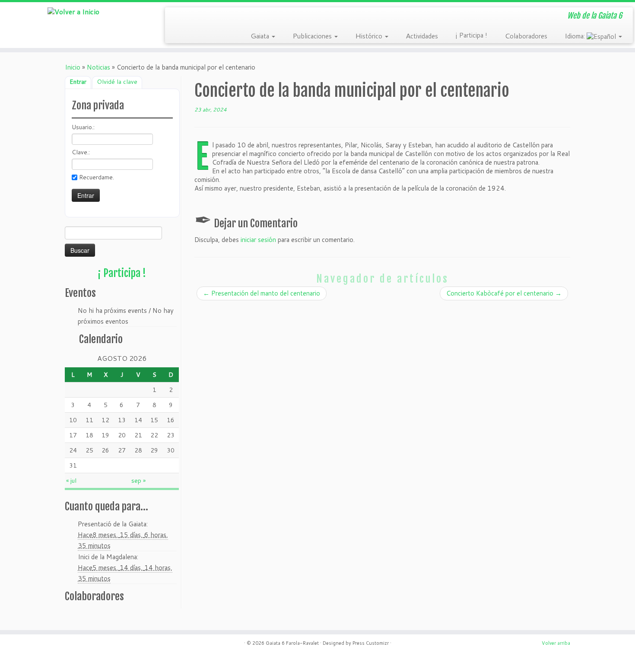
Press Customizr (370, 643)
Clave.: (81, 152)
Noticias (98, 67)
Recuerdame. (96, 177)
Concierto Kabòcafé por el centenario (504, 293)
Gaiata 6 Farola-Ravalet (292, 643)
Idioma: (576, 35)
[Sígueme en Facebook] (203, 16)
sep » (138, 480)
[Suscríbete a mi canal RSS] (177, 16)
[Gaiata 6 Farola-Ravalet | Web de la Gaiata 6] (73, 11)
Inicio (72, 67)
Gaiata (261, 35)
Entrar (78, 81)
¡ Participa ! (471, 35)
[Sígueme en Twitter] (190, 16)
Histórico (369, 35)
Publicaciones (312, 35)
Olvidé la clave (117, 81)
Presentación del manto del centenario (261, 293)
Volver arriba (556, 643)
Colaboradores (526, 35)
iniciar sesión (258, 239)
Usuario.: (83, 127)
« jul (71, 480)
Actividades (422, 35)
